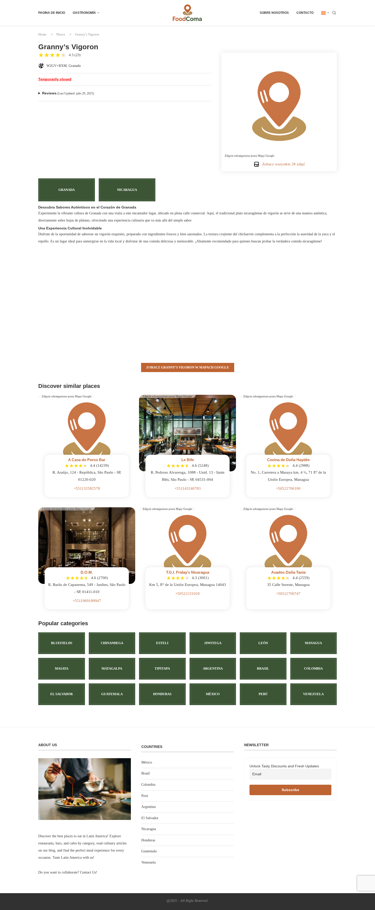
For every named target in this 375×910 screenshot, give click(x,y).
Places (60, 34)
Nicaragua (148, 829)
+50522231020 (187, 594)
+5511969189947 (87, 601)
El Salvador (149, 818)
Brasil (145, 773)
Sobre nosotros (274, 13)
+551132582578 (87, 488)
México (146, 762)
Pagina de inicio (51, 13)
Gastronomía (84, 13)
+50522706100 (288, 488)
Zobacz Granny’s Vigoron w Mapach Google (187, 367)
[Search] (334, 13)
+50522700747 (288, 594)
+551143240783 (187, 488)
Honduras (148, 840)
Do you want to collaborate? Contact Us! (67, 872)
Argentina (148, 807)
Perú (144, 796)
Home (42, 34)
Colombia (148, 784)
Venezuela (148, 862)
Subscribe (290, 790)
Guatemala (149, 851)
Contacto (305, 13)
